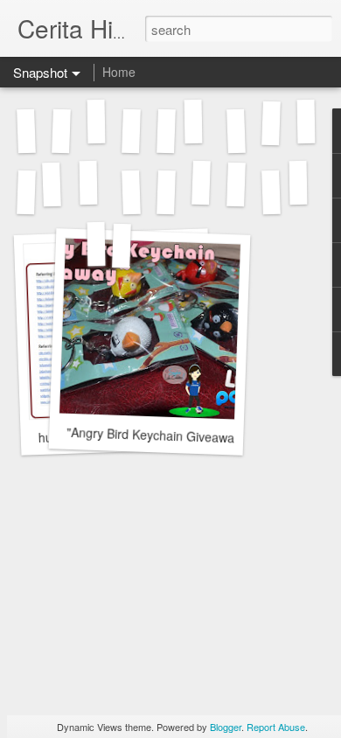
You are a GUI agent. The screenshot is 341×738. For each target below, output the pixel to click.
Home (119, 71)
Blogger (225, 727)
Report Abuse (276, 727)
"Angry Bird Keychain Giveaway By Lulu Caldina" (201, 436)
